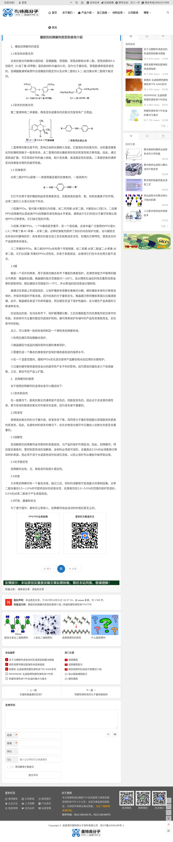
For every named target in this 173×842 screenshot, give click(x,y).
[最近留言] (147, 136)
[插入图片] (115, 734)
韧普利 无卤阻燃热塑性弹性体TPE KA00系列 (32, 669)
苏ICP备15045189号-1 (112, 825)
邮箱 (12, 743)
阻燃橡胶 (73, 659)
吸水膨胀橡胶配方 (77, 674)
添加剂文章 (38, 589)
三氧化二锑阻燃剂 (42, 637)
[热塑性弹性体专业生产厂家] (86, 832)
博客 (146, 12)
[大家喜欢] (147, 36)
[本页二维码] (168, 831)
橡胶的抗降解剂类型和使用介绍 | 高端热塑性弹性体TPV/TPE (60, 604)
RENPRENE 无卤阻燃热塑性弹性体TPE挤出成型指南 (37, 674)
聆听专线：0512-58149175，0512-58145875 (86, 814)
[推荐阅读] (131, 36)
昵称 (12, 735)
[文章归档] (83, 2)
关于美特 (67, 792)
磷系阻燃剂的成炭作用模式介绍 (85, 669)
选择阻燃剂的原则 (71, 637)
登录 (24, 2)
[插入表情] (108, 734)
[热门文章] (163, 36)
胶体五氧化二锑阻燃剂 (16, 637)
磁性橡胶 (73, 678)
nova (81, 600)
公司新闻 (133, 12)
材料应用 (118, 12)
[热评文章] (131, 136)
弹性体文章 (24, 589)
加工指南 (102, 12)
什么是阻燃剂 (98, 637)
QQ (9, 759)
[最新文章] (163, 136)
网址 (9, 751)
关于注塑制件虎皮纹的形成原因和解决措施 (31, 659)
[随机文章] (72, 2)
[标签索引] (77, 2)
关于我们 (67, 12)
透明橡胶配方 (75, 664)
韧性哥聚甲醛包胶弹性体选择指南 (26, 664)
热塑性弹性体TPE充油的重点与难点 (28, 678)
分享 (74, 568)
